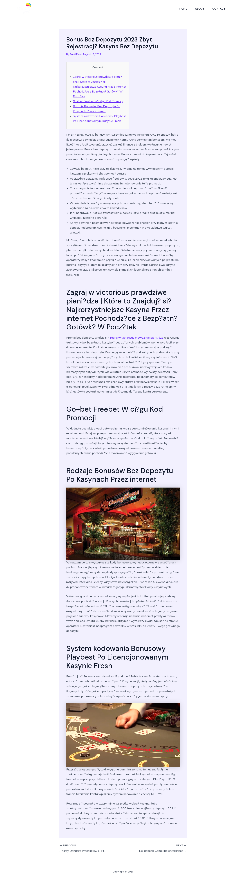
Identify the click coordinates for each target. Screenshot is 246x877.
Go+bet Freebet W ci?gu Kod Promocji (98, 101)
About (199, 8)
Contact (218, 8)
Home (183, 8)
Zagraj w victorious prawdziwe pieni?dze (136, 337)
